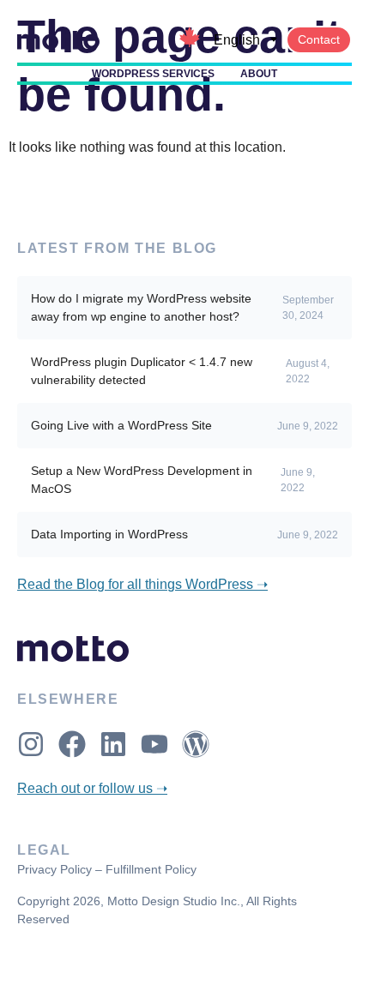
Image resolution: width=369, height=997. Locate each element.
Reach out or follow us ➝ (92, 788)
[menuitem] (245, 40)
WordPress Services (153, 74)
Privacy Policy (54, 869)
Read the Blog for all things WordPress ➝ (142, 584)
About (258, 74)
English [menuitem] (237, 40)
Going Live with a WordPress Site (121, 425)
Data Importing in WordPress (109, 534)
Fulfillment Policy (151, 869)
